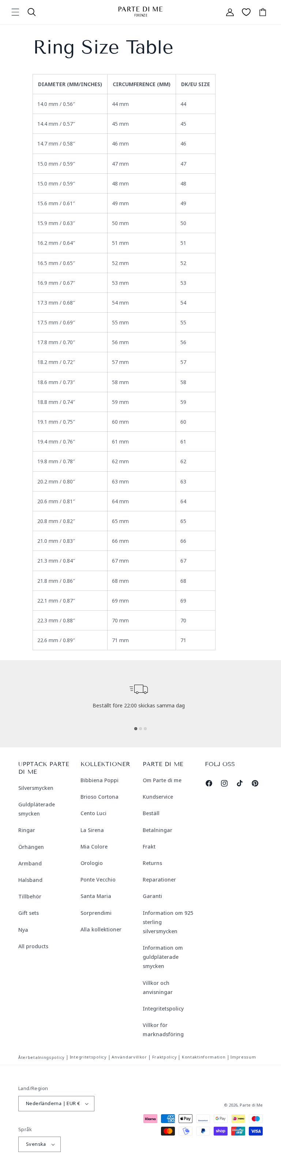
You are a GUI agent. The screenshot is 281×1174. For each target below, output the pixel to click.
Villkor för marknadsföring (163, 1030)
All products (33, 946)
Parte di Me (251, 1105)
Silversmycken (35, 787)
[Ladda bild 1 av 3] (135, 729)
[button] (15, 12)
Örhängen (31, 846)
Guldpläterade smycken (36, 809)
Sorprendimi (96, 912)
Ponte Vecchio (98, 879)
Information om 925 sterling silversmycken (168, 922)
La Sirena (92, 830)
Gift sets (28, 912)
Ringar (26, 830)
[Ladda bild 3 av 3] (145, 729)
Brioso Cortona (99, 796)
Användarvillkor (129, 1057)
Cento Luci (93, 813)
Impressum (243, 1057)
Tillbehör (29, 896)
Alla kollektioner (100, 929)
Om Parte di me (162, 780)
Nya (23, 929)
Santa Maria (95, 896)
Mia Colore (94, 846)
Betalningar (157, 830)
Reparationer (159, 879)
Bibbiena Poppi (99, 780)
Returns (152, 863)
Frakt (149, 846)
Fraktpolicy (164, 1057)
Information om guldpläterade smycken (163, 956)
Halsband (30, 879)
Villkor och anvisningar (158, 987)
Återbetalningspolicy (41, 1057)
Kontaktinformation (204, 1057)
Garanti (152, 896)
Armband (30, 863)
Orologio (91, 863)
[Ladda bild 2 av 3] (140, 729)
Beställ (151, 813)
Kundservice (158, 796)
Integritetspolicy (163, 1008)
